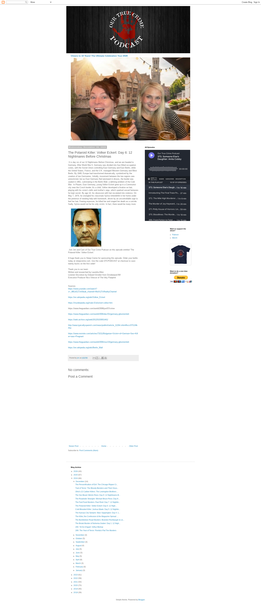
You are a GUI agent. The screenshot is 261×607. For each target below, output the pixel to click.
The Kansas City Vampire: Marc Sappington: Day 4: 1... (97, 513)
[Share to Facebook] (102, 357)
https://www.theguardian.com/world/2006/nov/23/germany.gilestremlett (98, 342)
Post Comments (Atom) (88, 450)
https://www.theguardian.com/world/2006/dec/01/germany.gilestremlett (98, 314)
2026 (76, 471)
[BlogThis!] (96, 357)
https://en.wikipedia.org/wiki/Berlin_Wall (85, 347)
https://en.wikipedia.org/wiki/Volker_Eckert (86, 297)
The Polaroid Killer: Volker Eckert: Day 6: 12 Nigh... (96, 506)
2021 (76, 582)
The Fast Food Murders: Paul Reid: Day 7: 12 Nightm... (97, 502)
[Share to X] (99, 357)
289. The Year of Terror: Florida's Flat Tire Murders (95, 530)
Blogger (141, 600)
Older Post (133, 446)
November (80, 535)
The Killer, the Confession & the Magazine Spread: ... (96, 516)
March (78, 563)
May (78, 556)
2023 (76, 575)
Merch (174, 238)
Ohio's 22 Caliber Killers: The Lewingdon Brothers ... (96, 492)
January (79, 570)
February (80, 567)
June (78, 553)
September (80, 542)
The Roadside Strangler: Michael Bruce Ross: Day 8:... (97, 499)
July (77, 549)
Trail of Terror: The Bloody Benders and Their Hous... (96, 488)
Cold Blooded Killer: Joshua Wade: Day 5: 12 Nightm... (97, 509)
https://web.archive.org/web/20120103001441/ (88, 319)
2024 (76, 478)
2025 (76, 475)
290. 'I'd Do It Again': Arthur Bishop (89, 527)
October (79, 538)
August (79, 546)
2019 (76, 589)
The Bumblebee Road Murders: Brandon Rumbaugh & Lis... (99, 520)
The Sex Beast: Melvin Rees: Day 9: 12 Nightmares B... (97, 495)
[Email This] (94, 357)
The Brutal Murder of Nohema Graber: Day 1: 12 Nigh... (97, 523)
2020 (76, 585)
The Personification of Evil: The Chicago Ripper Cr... (96, 484)
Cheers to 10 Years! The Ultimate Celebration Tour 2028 (99, 56)
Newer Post (73, 446)
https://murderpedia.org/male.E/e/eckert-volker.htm (90, 303)
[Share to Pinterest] (105, 357)
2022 (76, 578)
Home (103, 446)
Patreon (175, 235)
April (78, 560)
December (80, 481)
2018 (76, 592)
